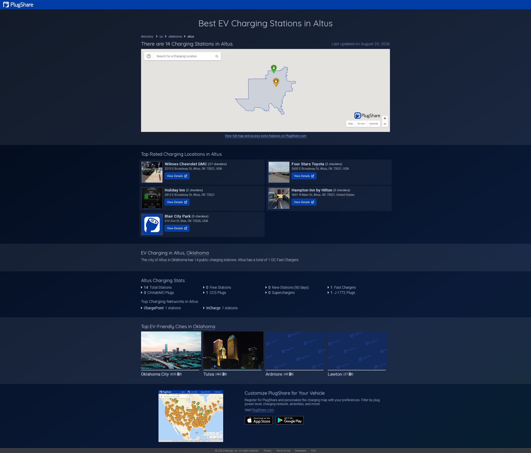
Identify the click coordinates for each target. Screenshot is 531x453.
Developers (300, 450)
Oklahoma (198, 253)
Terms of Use (283, 450)
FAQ (313, 450)
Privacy (268, 450)
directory (147, 36)
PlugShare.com (263, 410)
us (161, 36)
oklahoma (175, 36)
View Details (175, 176)
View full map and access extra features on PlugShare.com (265, 136)
